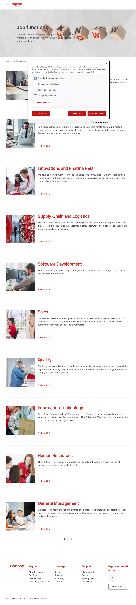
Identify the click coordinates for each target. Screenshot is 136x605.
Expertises (21, 61)
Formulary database (39, 581)
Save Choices (41, 113)
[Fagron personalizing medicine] (15, 577)
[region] (69, 91)
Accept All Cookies (96, 113)
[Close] (106, 64)
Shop (58, 572)
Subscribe (117, 586)
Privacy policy (89, 578)
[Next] (79, 539)
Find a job (44, 146)
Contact (86, 575)
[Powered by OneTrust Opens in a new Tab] (98, 121)
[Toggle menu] (128, 4)
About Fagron (36, 572)
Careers (59, 581)
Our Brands (34, 575)
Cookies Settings (43, 102)
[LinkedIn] (112, 578)
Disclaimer (87, 581)
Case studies (35, 578)
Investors (60, 575)
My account (88, 572)
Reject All (77, 113)
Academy (60, 578)
